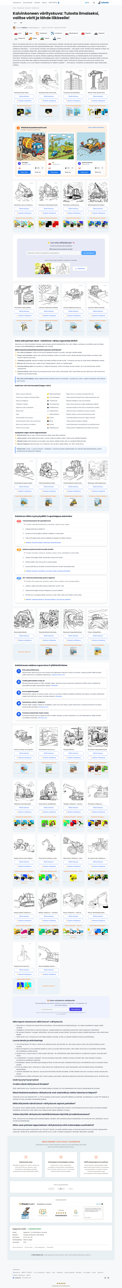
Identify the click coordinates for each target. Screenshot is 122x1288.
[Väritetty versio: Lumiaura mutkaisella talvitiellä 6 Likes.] (48, 327)
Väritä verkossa (24, 96)
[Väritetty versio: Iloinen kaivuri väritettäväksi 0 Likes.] (52, 823)
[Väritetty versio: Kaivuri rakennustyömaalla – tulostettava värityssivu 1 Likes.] (91, 932)
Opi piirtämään (27, 2)
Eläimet (48, 1272)
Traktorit (44, 38)
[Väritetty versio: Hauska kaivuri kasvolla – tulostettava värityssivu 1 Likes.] (20, 985)
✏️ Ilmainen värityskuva (24, 100)
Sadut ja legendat (69, 1272)
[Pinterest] (108, 1278)
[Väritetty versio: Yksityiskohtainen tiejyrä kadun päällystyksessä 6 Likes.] (73, 502)
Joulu (53, 1272)
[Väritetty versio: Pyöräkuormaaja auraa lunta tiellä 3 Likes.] (48, 112)
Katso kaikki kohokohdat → (96, 127)
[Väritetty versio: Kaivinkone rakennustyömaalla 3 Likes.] (91, 769)
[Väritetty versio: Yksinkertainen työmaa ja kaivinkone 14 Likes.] (48, 769)
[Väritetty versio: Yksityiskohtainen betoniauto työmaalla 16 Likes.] (48, 651)
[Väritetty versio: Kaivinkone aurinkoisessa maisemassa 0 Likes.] (80, 224)
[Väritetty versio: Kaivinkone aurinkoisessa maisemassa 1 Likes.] (73, 224)
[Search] (94, 2)
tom (59, 164)
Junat (28, 33)
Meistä (44, 2)
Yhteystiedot (50, 1247)
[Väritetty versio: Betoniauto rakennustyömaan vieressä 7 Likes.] (97, 502)
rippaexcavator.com (58, 675)
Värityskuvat (17, 2)
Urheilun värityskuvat (19, 1275)
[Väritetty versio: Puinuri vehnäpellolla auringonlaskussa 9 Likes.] (97, 651)
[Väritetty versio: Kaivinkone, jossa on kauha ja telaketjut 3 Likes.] (24, 224)
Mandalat (78, 1272)
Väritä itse (38, 172)
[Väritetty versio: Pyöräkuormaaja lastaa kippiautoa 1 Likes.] (27, 112)
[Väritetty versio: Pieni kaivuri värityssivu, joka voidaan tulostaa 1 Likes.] (42, 877)
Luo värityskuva (88, 253)
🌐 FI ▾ (87, 2)
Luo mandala (86, 1272)
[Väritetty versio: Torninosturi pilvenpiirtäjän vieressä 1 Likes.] (77, 112)
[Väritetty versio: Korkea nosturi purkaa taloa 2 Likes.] (105, 112)
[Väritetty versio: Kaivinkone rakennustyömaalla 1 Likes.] (49, 224)
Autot (17, 33)
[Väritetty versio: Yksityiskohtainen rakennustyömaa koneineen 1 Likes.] (73, 769)
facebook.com (43, 707)
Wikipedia (54, 685)
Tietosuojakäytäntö (61, 1014)
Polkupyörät (19, 38)
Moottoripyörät (71, 33)
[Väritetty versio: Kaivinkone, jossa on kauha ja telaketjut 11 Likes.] (17, 224)
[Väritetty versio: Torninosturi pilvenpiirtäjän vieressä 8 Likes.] (69, 112)
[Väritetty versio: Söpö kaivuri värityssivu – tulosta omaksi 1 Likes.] (73, 877)
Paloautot (86, 33)
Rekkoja (32, 38)
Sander (29, 164)
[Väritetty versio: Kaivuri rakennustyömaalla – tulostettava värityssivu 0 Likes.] (98, 932)
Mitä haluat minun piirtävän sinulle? (61, 249)
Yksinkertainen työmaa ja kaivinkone (46, 749)
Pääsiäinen (60, 1272)
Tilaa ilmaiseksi (75, 1009)
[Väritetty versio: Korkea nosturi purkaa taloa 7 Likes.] (91, 112)
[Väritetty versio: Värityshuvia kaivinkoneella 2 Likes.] (17, 823)
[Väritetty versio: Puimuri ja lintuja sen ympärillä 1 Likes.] (24, 769)
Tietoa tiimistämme (18, 1247)
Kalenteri (37, 2)
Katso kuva (24, 172)
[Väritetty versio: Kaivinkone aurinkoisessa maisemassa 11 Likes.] (67, 224)
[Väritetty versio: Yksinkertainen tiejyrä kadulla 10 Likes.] (24, 502)
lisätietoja (98, 1204)
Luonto (94, 1272)
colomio (18, 1278)
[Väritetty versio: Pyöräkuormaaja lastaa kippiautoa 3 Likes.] (20, 112)
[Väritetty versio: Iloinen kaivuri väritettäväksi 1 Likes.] (45, 823)
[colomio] (103, 2)
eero (88, 164)
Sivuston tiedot (29, 1247)
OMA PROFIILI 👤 (53, 2)
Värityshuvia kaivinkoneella (22, 804)
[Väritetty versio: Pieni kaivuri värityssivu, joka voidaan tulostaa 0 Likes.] (55, 877)
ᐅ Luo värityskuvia (39, 1272)
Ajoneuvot (28, 8)
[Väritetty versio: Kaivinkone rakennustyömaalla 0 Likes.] (105, 769)
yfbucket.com (42, 718)
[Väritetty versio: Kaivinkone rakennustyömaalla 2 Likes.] (42, 224)
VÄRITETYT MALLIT (26, 1272)
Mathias (24, 27)
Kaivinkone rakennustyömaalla (48, 205)
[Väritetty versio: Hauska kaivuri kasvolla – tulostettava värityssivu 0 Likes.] (27, 985)
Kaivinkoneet (41, 33)
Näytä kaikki (98, 117)
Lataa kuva (81, 268)
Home (14, 8)
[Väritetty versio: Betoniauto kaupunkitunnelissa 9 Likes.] (73, 651)
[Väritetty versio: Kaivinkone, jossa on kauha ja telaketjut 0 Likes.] (31, 224)
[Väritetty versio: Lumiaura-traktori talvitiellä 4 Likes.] (97, 327)
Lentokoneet (56, 33)
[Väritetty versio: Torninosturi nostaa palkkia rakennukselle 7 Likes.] (24, 327)
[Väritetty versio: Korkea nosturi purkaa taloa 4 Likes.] (98, 112)
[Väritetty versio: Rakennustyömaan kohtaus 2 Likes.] (105, 224)
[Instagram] (105, 1278)
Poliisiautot (99, 33)
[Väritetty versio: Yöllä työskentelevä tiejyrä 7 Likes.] (48, 502)
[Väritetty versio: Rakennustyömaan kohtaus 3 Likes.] (91, 224)
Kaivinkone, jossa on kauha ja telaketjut (23, 205)
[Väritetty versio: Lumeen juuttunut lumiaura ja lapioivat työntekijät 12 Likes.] (73, 327)
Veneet (57, 38)
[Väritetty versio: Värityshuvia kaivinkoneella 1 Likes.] (31, 823)
